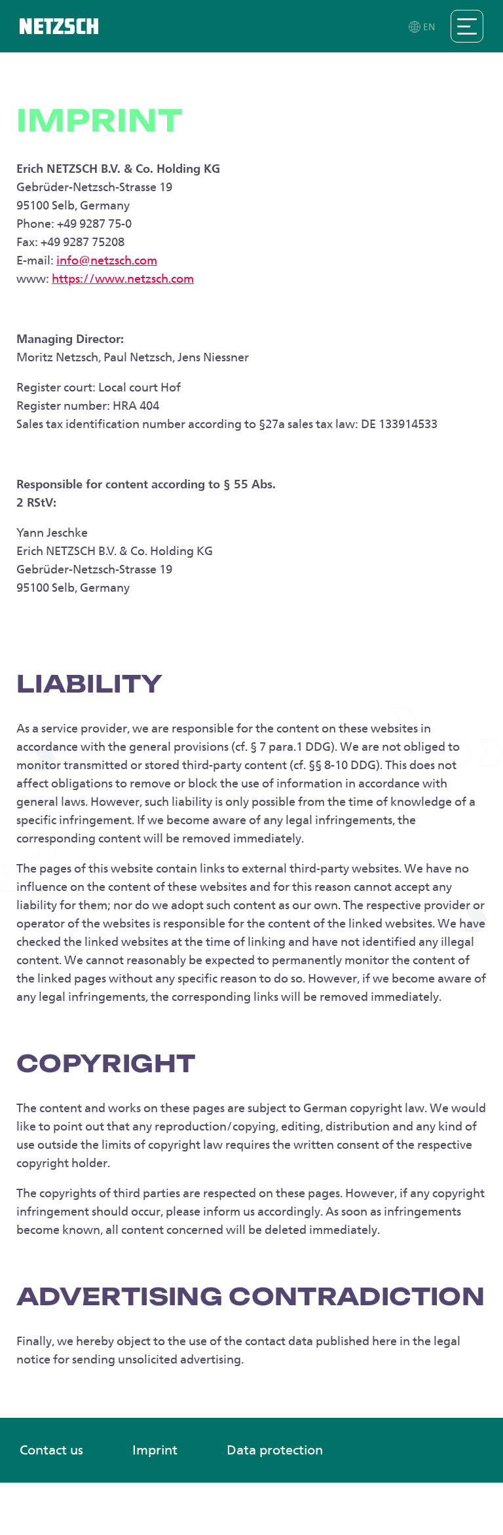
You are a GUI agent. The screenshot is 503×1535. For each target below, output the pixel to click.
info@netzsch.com (106, 260)
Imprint (154, 1450)
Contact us (51, 1450)
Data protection (275, 1450)
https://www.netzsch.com (123, 278)
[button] (423, 26)
